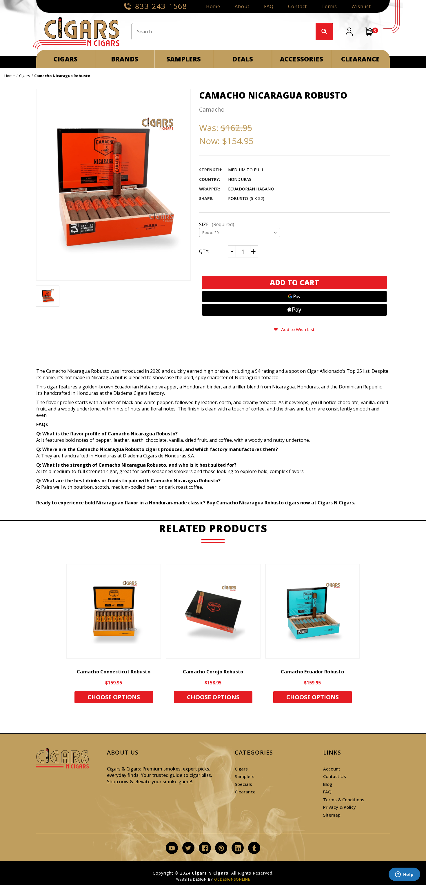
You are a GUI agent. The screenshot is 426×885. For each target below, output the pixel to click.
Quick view (113, 611)
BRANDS (124, 58)
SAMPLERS (183, 58)
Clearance (245, 792)
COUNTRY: (209, 179)
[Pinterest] (221, 848)
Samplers (244, 776)
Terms (329, 6)
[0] (369, 32)
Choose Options (114, 697)
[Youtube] (172, 848)
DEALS (242, 58)
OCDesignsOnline (232, 879)
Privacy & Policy (339, 807)
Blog (327, 784)
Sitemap (332, 815)
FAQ (269, 6)
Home (213, 6)
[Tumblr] (254, 848)
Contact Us (334, 776)
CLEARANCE (360, 58)
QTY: (204, 251)
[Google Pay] (294, 296)
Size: (216, 224)
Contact (297, 6)
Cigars (241, 769)
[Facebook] (205, 848)
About (242, 6)
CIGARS (66, 58)
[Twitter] (188, 848)
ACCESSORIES (301, 58)
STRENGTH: (210, 169)
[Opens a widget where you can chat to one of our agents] (404, 875)
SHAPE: (206, 198)
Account (331, 769)
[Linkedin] (238, 848)
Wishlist (361, 6)
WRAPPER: (209, 189)
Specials (243, 784)
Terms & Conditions (343, 799)
